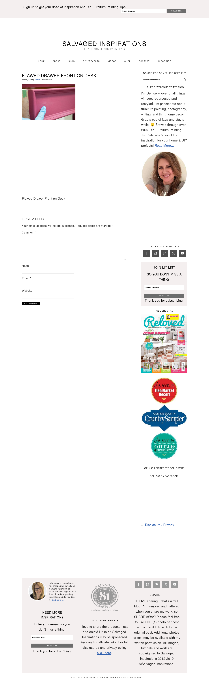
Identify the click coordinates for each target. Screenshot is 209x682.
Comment (29, 232)
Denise (37, 79)
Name (27, 266)
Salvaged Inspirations (104, 43)
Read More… (164, 145)
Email (26, 278)
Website (27, 290)
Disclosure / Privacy (159, 524)
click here (104, 652)
